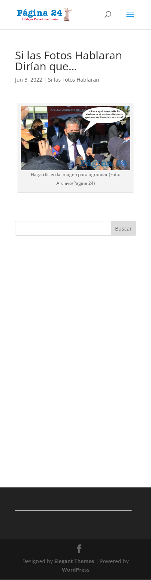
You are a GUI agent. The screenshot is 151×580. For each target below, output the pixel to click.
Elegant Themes (74, 561)
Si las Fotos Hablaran (73, 79)
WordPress (75, 569)
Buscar (123, 228)
